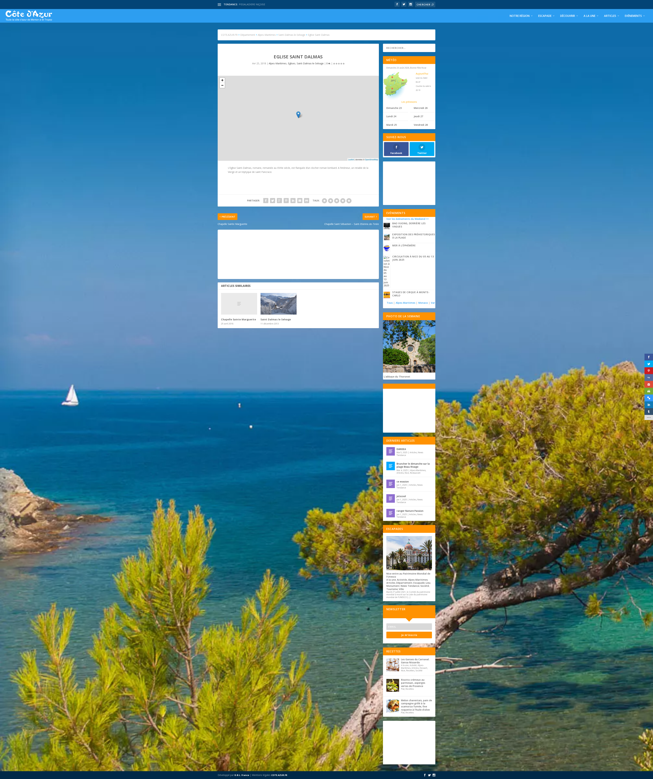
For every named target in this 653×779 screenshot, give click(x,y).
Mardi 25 (391, 124)
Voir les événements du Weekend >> (407, 218)
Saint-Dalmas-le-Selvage (310, 63)
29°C (393, 80)
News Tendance (410, 585)
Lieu (428, 582)
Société (424, 585)
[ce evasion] (390, 484)
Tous (390, 302)
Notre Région (520, 16)
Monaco (423, 302)
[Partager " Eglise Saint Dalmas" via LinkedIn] (293, 200)
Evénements (633, 16)
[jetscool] (390, 498)
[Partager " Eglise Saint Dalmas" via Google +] (279, 200)
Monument (393, 585)
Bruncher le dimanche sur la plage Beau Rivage (413, 465)
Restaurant (415, 472)
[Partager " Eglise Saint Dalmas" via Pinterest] (286, 200)
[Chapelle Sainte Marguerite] (239, 304)
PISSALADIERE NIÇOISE (252, 4)
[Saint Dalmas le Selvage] (279, 304)
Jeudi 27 (418, 116)
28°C (393, 92)
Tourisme (392, 589)
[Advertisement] (298, 254)
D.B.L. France (242, 775)
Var (433, 302)
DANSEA (401, 449)
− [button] (222, 85)
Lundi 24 (391, 116)
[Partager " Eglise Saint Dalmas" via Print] (306, 200)
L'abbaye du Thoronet (397, 376)
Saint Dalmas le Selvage (276, 319)
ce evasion (403, 481)
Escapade (544, 16)
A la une (589, 16)
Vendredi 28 (421, 124)
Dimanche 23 (394, 108)
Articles (610, 16)
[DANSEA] (390, 451)
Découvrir (567, 16)
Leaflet (351, 159)
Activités (402, 579)
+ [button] (222, 80)
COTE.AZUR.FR (279, 775)
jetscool (401, 496)
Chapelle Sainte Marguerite (238, 319)
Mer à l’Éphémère (404, 245)
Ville (401, 589)
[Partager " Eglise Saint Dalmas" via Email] (299, 200)
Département (404, 582)
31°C (404, 83)
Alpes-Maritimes (278, 63)
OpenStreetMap (371, 159)
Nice (407, 472)
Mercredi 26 (421, 108)
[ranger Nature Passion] (390, 513)
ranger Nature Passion (410, 510)
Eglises (291, 63)
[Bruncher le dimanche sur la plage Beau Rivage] (390, 466)
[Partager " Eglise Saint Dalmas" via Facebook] (265, 200)
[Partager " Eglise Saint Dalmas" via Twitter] (272, 200)
